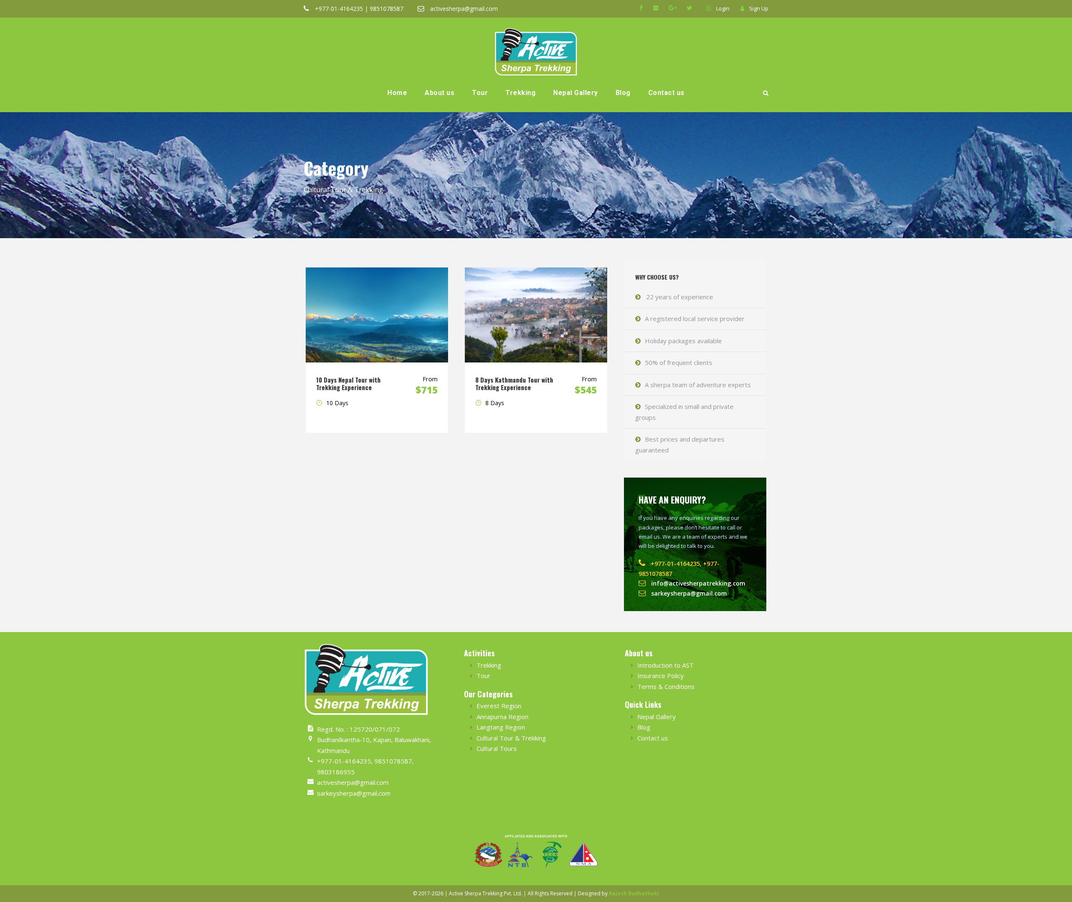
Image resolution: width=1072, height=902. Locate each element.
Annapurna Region (502, 716)
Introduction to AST (665, 665)
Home (397, 93)
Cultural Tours (497, 748)
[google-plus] (672, 8)
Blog (623, 93)
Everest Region (499, 706)
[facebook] (641, 8)
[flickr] (655, 8)
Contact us (666, 93)
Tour (480, 93)
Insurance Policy (660, 675)
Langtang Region (501, 727)
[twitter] (689, 8)
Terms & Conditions (666, 686)
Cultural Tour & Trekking (511, 738)
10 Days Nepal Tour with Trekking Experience (348, 383)
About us (439, 93)
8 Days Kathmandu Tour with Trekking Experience (514, 383)
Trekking (520, 93)
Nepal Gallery (575, 93)
